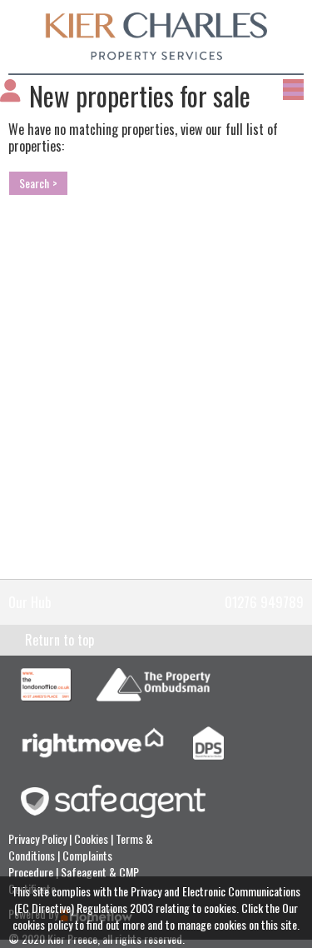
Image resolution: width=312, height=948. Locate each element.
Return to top (59, 640)
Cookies (92, 838)
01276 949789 (264, 601)
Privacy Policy (38, 838)
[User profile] (10, 95)
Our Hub (30, 601)
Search (34, 183)
